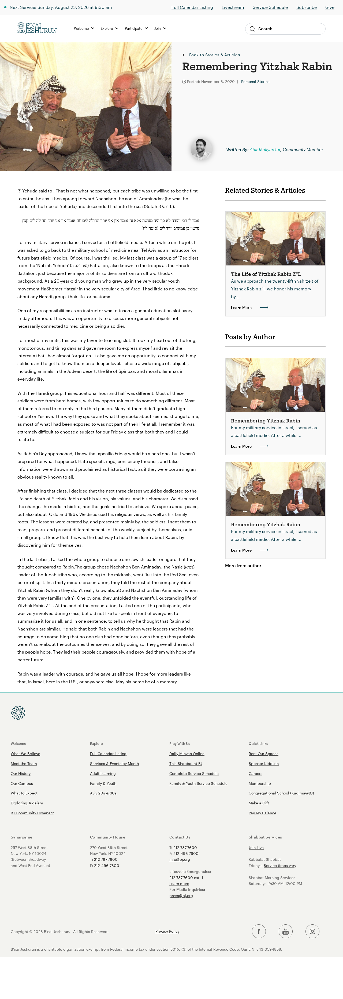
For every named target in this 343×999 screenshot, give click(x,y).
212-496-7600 (106, 865)
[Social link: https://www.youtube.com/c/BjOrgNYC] (286, 931)
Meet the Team (24, 763)
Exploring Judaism (27, 803)
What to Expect (24, 793)
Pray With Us (179, 743)
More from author (243, 565)
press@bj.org (181, 895)
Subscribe (306, 7)
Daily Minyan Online (186, 753)
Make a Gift (259, 803)
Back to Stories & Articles (214, 55)
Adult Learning (103, 773)
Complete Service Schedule (194, 773)
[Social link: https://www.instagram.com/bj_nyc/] (312, 931)
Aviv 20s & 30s (103, 793)
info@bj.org (179, 859)
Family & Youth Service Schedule (198, 783)
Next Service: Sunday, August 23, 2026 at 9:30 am (61, 7)
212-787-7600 (106, 859)
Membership (260, 783)
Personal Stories (255, 81)
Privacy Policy (167, 931)
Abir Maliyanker (265, 149)
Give (329, 7)
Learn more (179, 883)
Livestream (233, 7)
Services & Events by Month (114, 763)
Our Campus (22, 783)
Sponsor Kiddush (264, 763)
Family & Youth (103, 783)
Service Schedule (270, 7)
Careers (255, 773)
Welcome (18, 743)
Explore (96, 743)
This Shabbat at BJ (185, 763)
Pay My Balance (262, 813)
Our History (21, 773)
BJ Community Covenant (32, 813)
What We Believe (25, 753)
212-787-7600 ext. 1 (186, 877)
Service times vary (280, 865)
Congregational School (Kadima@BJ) (281, 793)
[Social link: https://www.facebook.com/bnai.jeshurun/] (259, 931)
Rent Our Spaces (263, 753)
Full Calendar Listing (192, 7)
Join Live (256, 847)
